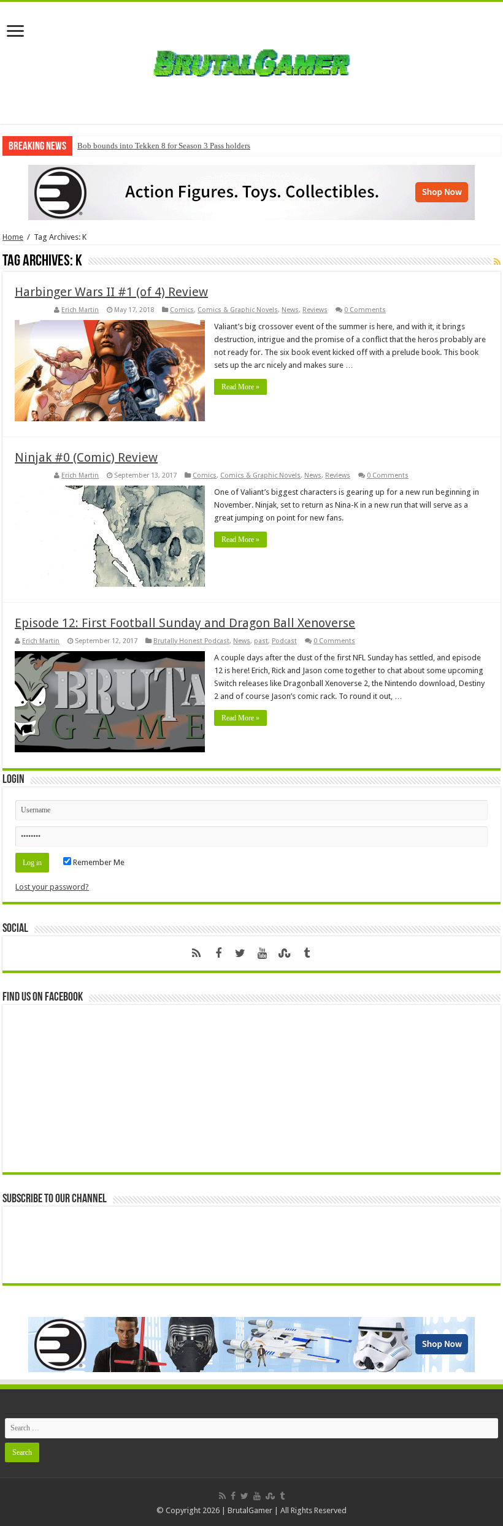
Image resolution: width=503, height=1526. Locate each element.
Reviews (315, 310)
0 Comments (365, 310)
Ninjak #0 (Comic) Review (86, 457)
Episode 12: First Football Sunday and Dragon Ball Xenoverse (185, 623)
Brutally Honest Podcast (191, 641)
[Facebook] (218, 953)
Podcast (284, 641)
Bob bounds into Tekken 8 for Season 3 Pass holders (163, 145)
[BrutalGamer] (251, 60)
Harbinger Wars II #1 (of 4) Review (111, 291)
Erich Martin (80, 310)
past (261, 641)
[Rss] (196, 953)
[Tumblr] (307, 953)
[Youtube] (262, 953)
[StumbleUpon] (284, 953)
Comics (182, 310)
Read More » (240, 387)
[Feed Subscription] (497, 262)
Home (12, 237)
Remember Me (98, 862)
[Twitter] (240, 953)
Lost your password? (52, 886)
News (290, 310)
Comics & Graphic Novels (238, 310)
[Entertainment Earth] (251, 191)
